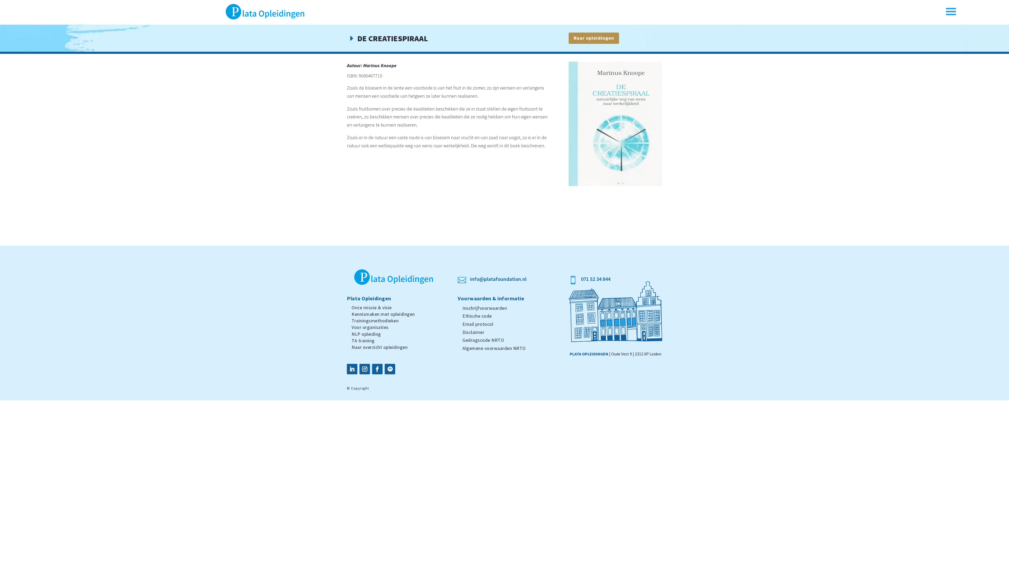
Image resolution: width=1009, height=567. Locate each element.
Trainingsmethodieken (375, 321)
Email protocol (477, 324)
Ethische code (477, 316)
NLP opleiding (366, 334)
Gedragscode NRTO (483, 340)
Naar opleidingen (594, 38)
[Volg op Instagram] (364, 369)
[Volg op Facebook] (377, 369)
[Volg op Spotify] (390, 369)
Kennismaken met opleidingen (383, 314)
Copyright (360, 388)
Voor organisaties (370, 327)
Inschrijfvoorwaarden (484, 308)
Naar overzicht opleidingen (380, 347)
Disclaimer (473, 332)
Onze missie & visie (372, 307)
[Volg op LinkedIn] (352, 369)
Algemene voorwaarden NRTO (494, 348)
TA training (363, 341)
